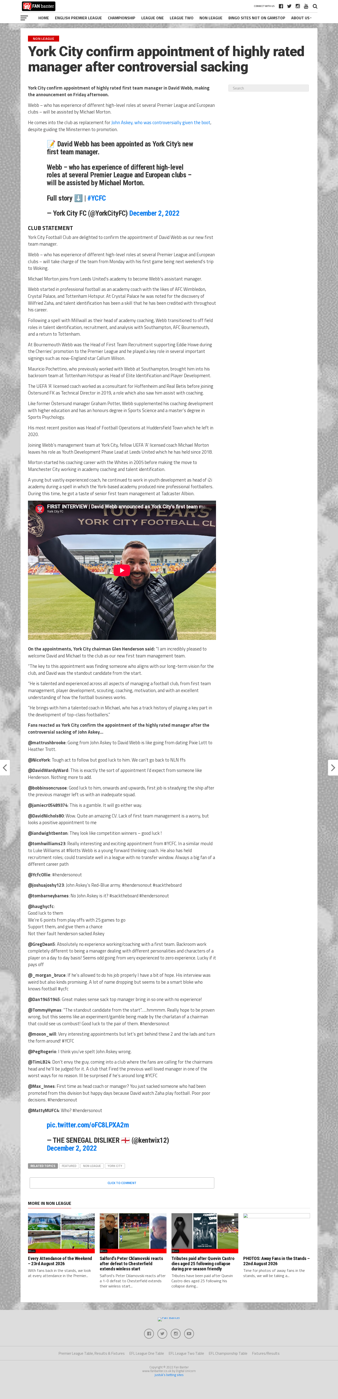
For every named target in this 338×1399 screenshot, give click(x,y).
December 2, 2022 (154, 213)
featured (69, 1165)
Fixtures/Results (266, 1353)
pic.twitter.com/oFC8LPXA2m (88, 1125)
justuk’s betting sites (169, 1374)
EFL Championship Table (228, 1353)
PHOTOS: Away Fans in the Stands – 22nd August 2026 (276, 1261)
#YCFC (96, 198)
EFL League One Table (146, 1353)
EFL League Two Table (186, 1353)
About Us (300, 18)
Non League (210, 18)
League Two (181, 18)
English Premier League (78, 18)
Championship (121, 18)
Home (43, 18)
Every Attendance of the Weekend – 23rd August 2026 (60, 1261)
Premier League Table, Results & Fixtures (92, 1353)
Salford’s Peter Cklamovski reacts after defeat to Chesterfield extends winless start (131, 1264)
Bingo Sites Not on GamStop (256, 18)
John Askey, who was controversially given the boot (160, 122)
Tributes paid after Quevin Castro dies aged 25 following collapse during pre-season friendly (202, 1264)
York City (115, 1165)
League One (152, 18)
